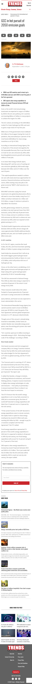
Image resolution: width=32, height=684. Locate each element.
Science (19, 9)
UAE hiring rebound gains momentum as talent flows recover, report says (23, 641)
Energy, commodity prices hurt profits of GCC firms (15, 529)
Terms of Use (17, 490)
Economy (13, 9)
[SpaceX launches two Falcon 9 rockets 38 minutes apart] (8, 633)
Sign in (29, 3)
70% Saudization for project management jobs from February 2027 (24, 626)
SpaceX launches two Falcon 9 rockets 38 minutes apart (8, 641)
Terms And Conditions (23, 663)
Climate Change (5, 9)
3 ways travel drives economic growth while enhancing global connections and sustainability (14, 569)
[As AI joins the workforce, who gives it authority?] (8, 618)
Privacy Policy (24, 490)
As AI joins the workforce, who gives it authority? (7, 625)
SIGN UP (16, 483)
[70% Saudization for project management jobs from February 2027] (24, 618)
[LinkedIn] (16, 35)
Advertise (20, 654)
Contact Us (16, 672)
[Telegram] (28, 35)
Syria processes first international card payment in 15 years (19, 15)
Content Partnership (9, 657)
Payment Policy (21, 666)
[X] (10, 35)
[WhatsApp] (22, 35)
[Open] (2, 4)
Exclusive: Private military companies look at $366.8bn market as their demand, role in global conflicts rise (14, 549)
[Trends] (15, 4)
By (17, 64)
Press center (20, 657)
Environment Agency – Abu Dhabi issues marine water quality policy (15, 510)
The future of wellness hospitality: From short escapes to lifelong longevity (16, 589)
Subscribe (29, 5)
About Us (12, 660)
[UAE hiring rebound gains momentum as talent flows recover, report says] (24, 633)
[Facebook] (3, 35)
